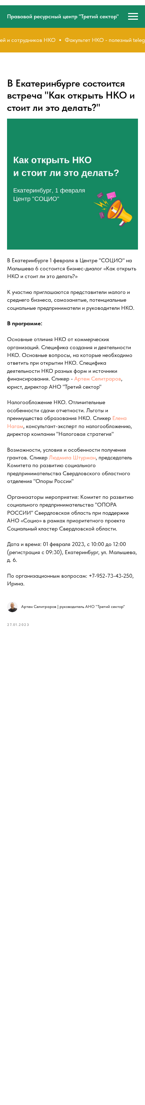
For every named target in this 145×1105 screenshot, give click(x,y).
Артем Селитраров (97, 378)
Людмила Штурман (72, 457)
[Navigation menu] (133, 16)
